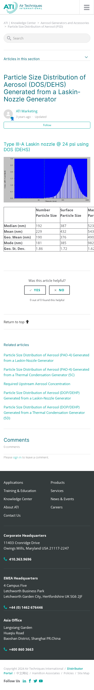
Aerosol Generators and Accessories (65, 23)
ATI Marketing (26, 111)
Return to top (14, 322)
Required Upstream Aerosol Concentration (37, 383)
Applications (13, 482)
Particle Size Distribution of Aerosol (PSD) (35, 26)
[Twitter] (35, 681)
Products (58, 482)
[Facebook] (30, 681)
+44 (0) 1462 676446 (26, 607)
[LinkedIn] (24, 681)
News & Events (62, 499)
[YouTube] (41, 681)
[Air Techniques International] (23, 5)
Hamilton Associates (46, 673)
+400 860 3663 (21, 649)
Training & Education (20, 490)
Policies (69, 673)
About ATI (11, 507)
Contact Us (12, 515)
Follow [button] (47, 125)
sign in (17, 457)
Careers (57, 507)
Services (57, 490)
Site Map (83, 673)
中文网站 (22, 673)
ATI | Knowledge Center (20, 23)
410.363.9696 (20, 559)
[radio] (35, 290)
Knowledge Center (18, 499)
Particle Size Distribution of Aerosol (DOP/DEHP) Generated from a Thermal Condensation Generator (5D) (44, 412)
